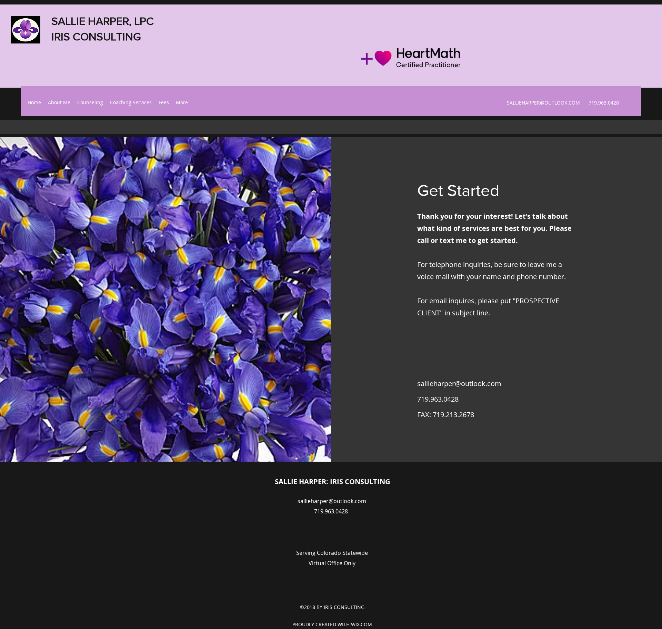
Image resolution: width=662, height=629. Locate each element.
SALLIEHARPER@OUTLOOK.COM (543, 102)
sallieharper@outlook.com (459, 383)
